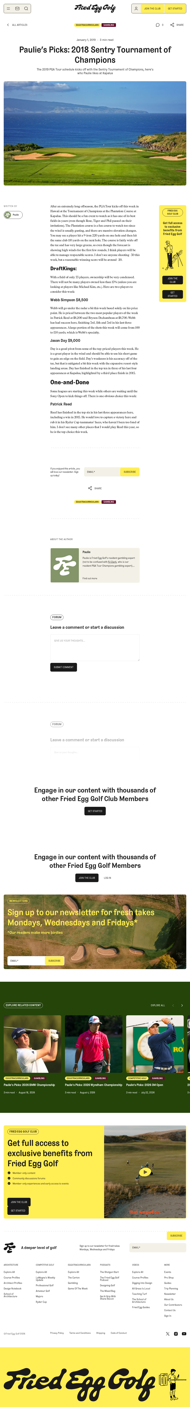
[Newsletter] (17, 8)
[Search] (26, 8)
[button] (177, 25)
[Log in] (136, 8)
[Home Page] (95, 8)
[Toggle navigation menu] (8, 8)
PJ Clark (112, 561)
